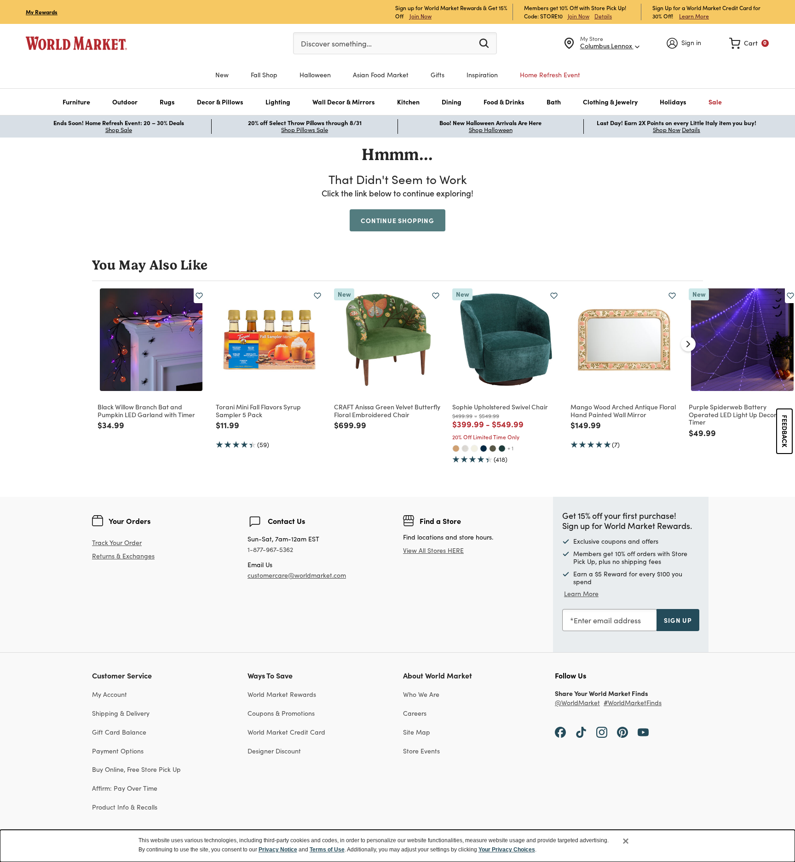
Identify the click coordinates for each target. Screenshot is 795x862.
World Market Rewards (282, 694)
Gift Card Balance (119, 732)
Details (603, 16)
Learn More (694, 16)
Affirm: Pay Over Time (124, 788)
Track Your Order (117, 542)
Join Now (420, 16)
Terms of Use (327, 849)
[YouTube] (643, 732)
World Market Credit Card (286, 732)
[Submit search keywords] (484, 43)
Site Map (416, 732)
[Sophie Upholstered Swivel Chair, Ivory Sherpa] (474, 448)
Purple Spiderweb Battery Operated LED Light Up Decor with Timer (739, 414)
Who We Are (421, 694)
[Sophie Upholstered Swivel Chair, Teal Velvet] (502, 448)
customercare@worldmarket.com (297, 575)
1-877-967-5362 (270, 550)
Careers (414, 713)
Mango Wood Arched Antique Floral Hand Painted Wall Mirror (623, 410)
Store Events (421, 751)
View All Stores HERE (433, 550)
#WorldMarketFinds (633, 703)
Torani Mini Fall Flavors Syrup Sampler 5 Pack (258, 410)
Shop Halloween (491, 130)
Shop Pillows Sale (304, 130)
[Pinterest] (622, 732)
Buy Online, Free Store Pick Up (136, 769)
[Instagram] (601, 732)
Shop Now (666, 130)
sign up (678, 620)
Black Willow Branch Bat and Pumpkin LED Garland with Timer (146, 410)
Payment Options (118, 751)
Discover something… (336, 43)
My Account (109, 694)
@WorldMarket (577, 703)
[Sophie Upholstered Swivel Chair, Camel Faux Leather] (456, 448)
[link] (749, 43)
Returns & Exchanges (123, 556)
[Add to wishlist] (199, 295)
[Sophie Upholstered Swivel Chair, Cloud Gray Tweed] (465, 448)
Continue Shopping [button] (397, 220)
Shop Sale (118, 130)
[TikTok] (581, 732)
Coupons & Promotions (281, 713)
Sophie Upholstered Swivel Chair (500, 406)
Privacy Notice (278, 849)
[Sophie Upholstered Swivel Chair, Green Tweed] (492, 448)
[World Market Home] (76, 43)
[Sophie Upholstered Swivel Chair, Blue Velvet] (483, 448)
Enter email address (607, 620)
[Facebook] (560, 732)
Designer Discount (274, 751)
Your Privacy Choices (506, 849)
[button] (76, 102)
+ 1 (510, 448)
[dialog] (397, 846)
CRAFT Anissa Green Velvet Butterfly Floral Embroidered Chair (387, 410)
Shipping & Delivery (121, 713)
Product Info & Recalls (124, 807)
